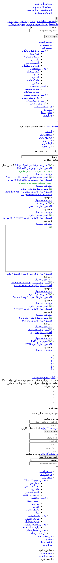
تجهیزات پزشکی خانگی (34, 50)
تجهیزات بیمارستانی (36, 100)
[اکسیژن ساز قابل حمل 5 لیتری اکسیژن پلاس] (28, 270)
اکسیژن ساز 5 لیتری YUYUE (36, 320)
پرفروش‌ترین (45, 137)
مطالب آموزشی (43, 4)
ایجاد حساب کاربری (48, 457)
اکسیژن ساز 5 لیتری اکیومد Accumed (33, 309)
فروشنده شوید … (43, 106)
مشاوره (48, 109)
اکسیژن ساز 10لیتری (41, 332)
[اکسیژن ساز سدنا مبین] (44, 203)
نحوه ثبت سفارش (43, 12)
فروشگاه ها (46, 45)
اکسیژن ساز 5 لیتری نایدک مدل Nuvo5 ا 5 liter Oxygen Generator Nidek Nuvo (28, 193)
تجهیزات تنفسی (38, 68)
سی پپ (35, 74)
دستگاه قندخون (31, 56)
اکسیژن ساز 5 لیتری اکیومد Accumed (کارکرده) (27, 218)
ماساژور (35, 59)
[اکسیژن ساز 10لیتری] (40, 329)
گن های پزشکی (38, 103)
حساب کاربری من (42, 7)
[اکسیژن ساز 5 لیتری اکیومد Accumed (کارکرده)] (40, 215)
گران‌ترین (47, 146)
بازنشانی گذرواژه (49, 428)
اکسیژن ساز (33, 71)
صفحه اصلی (45, 42)
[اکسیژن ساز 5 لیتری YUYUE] (35, 317)
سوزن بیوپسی (32, 89)
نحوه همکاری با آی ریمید (39, 9)
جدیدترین (47, 140)
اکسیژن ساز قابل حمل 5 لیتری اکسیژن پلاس (29, 273)
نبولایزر (35, 83)
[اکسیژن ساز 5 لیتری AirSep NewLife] (31, 282)
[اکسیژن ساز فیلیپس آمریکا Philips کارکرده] (28, 177)
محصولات (47, 48)
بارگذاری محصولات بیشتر (45, 377)
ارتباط (48, 131)
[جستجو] (57, 34)
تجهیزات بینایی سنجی (35, 94)
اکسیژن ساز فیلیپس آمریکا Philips (34, 168)
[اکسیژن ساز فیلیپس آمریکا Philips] (33, 165)
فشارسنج (34, 53)
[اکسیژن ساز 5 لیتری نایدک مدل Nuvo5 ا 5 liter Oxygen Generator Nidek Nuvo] (36, 188)
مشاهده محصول (43, 174)
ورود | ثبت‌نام (51, 36)
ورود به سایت (51, 431)
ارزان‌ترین (47, 143)
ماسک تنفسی (32, 80)
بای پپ (35, 77)
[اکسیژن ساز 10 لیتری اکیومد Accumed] (40, 294)
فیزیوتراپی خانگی (30, 65)
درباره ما (47, 115)
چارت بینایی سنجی (29, 97)
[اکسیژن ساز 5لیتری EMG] (41, 341)
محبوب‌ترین (46, 134)
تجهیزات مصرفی (37, 86)
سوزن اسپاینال (31, 92)
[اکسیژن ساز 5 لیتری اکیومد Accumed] (40, 306)
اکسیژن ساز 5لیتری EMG (38, 344)
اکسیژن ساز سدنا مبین (40, 206)
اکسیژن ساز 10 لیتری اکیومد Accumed (32, 297)
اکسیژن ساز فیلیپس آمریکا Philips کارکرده (30, 180)
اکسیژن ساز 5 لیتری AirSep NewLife (33, 285)
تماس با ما (46, 112)
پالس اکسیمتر (32, 62)
